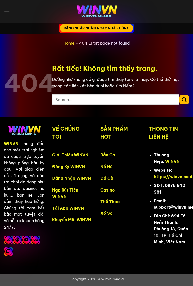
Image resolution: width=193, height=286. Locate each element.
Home (69, 43)
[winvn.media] (96, 11)
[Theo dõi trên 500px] (35, 240)
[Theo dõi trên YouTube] (26, 240)
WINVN (11, 143)
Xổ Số (106, 213)
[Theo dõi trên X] (8, 240)
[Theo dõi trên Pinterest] (17, 240)
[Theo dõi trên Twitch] (8, 251)
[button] (7, 11)
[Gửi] (184, 100)
